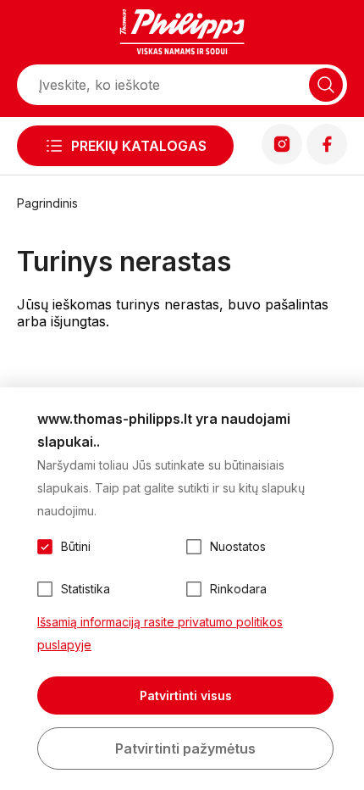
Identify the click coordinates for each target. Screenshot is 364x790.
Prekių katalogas (139, 145)
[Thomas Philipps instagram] (282, 159)
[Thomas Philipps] (182, 33)
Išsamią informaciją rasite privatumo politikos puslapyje (160, 633)
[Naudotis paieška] (326, 85)
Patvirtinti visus (186, 695)
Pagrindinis (47, 203)
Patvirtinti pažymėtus (185, 748)
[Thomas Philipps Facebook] (326, 159)
